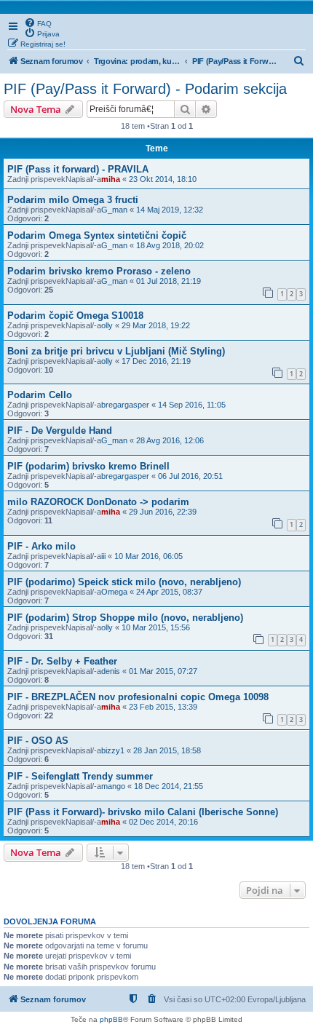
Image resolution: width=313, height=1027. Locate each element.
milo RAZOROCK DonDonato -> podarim (98, 501)
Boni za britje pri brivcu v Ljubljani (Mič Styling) (116, 351)
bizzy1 (112, 750)
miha (110, 179)
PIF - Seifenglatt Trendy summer (80, 776)
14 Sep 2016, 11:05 (192, 404)
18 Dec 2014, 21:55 (168, 786)
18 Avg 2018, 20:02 (170, 245)
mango (113, 786)
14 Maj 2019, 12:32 (169, 209)
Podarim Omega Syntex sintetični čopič (96, 235)
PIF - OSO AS (37, 740)
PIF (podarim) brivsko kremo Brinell (88, 466)
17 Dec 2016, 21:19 (156, 361)
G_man (114, 209)
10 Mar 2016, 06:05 (148, 556)
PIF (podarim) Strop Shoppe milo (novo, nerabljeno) (125, 617)
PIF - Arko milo (41, 546)
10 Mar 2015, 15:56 (156, 627)
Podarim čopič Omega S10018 (75, 315)
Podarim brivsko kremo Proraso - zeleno (99, 271)
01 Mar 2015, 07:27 (163, 671)
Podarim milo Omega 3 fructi (72, 199)
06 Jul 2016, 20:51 (190, 476)
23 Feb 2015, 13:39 (163, 706)
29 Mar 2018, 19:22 (156, 325)
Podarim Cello (39, 394)
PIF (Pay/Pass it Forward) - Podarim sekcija (145, 89)
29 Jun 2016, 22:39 (163, 511)
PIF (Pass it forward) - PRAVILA (77, 169)
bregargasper (125, 404)
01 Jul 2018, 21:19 (168, 281)
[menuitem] (38, 22)
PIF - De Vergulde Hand (59, 430)
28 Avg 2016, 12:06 (170, 440)
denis (110, 671)
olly (107, 325)
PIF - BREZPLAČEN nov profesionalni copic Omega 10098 (138, 696)
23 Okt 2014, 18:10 (163, 179)
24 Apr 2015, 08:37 (169, 591)
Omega (114, 591)
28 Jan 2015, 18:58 (167, 750)
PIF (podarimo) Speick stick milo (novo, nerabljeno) (124, 581)
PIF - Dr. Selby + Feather (62, 661)
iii (103, 556)
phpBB (111, 1019)
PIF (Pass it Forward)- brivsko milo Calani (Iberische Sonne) (142, 811)
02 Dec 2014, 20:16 (163, 821)
